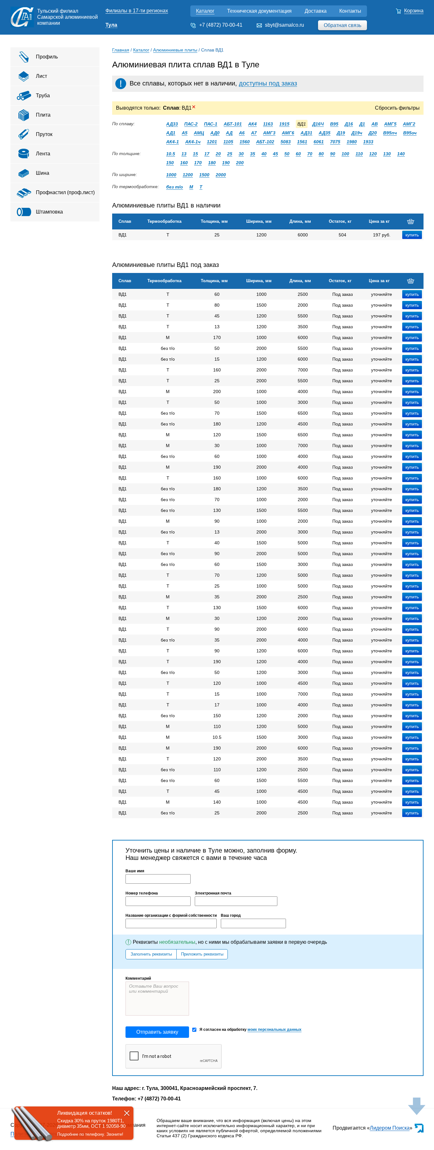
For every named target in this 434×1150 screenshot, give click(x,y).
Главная (120, 49)
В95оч (410, 132)
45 (275, 153)
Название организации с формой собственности (171, 915)
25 (229, 153)
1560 (245, 141)
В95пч (390, 132)
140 (401, 153)
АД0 (215, 132)
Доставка (316, 11)
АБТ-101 (233, 123)
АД (229, 132)
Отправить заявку (157, 1032)
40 (264, 153)
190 (226, 162)
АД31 (306, 132)
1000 (171, 174)
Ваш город (231, 915)
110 (359, 153)
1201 (212, 141)
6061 (319, 141)
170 (198, 162)
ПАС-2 (191, 123)
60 (298, 153)
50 (286, 153)
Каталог (205, 11)
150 (170, 162)
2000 (221, 174)
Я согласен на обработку (251, 1029)
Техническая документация (259, 11)
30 (241, 153)
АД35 (324, 132)
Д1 (362, 123)
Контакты (350, 11)
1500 (204, 174)
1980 (352, 141)
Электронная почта (213, 893)
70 (309, 153)
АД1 (170, 132)
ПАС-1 (210, 123)
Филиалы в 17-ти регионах (136, 10)
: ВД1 (179, 108)
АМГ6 (288, 132)
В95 (334, 123)
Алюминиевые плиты (175, 49)
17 (206, 153)
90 (332, 153)
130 (387, 153)
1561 (302, 141)
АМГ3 (269, 132)
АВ (374, 123)
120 (373, 153)
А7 (254, 132)
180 (212, 162)
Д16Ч (318, 123)
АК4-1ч (192, 141)
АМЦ (199, 132)
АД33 (172, 123)
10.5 (170, 153)
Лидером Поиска (390, 1128)
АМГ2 (409, 123)
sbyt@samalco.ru (284, 25)
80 (321, 153)
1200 (188, 174)
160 (184, 162)
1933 (368, 141)
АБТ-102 (265, 141)
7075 (335, 141)
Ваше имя (134, 871)
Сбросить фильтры (397, 108)
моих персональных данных (275, 1029)
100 (345, 153)
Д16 (349, 123)
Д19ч (356, 132)
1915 (284, 123)
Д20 (373, 132)
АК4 (252, 123)
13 (183, 153)
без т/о (174, 186)
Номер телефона (141, 893)
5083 (286, 141)
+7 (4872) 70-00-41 (220, 25)
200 (240, 162)
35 (252, 153)
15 (195, 153)
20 (218, 153)
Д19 (341, 132)
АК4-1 (172, 141)
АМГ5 (390, 123)
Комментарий (138, 978)
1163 (268, 123)
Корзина (414, 10)
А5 (184, 132)
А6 (242, 132)
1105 (228, 141)
